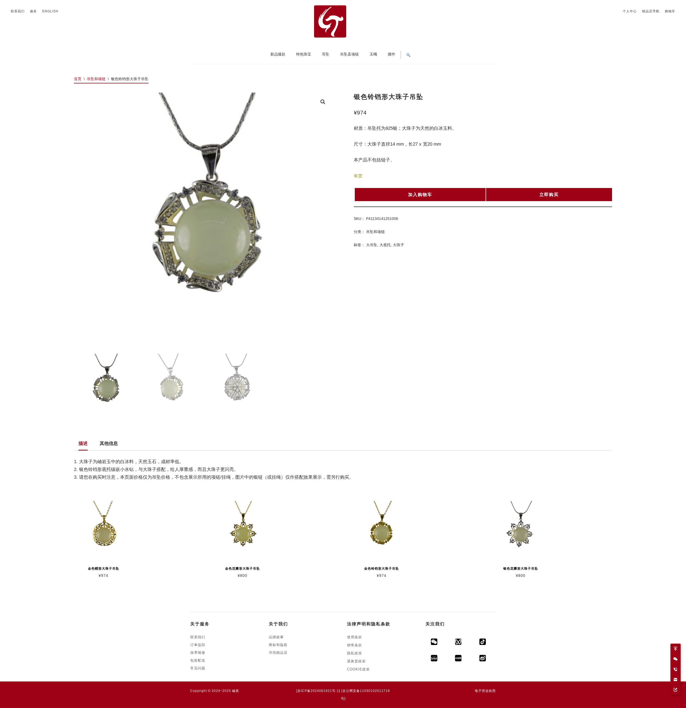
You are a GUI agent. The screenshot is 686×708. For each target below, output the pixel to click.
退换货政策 (356, 661)
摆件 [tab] (391, 54)
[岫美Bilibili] (439, 663)
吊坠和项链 (96, 79)
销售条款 (354, 645)
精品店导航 (650, 11)
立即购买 (549, 194)
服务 (33, 11)
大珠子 (398, 245)
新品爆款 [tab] (277, 54)
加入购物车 (420, 194)
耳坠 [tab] (325, 54)
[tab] (408, 54)
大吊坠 (371, 245)
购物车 (670, 11)
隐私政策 (354, 653)
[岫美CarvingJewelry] (487, 647)
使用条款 (354, 637)
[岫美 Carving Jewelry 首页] (343, 21)
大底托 (385, 245)
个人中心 (630, 11)
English (50, 11)
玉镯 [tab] (373, 54)
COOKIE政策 (358, 669)
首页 (77, 79)
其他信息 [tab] (109, 443)
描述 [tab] (83, 443)
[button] (323, 102)
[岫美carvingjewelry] (487, 663)
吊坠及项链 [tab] (349, 54)
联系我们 (18, 11)
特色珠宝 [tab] (303, 54)
